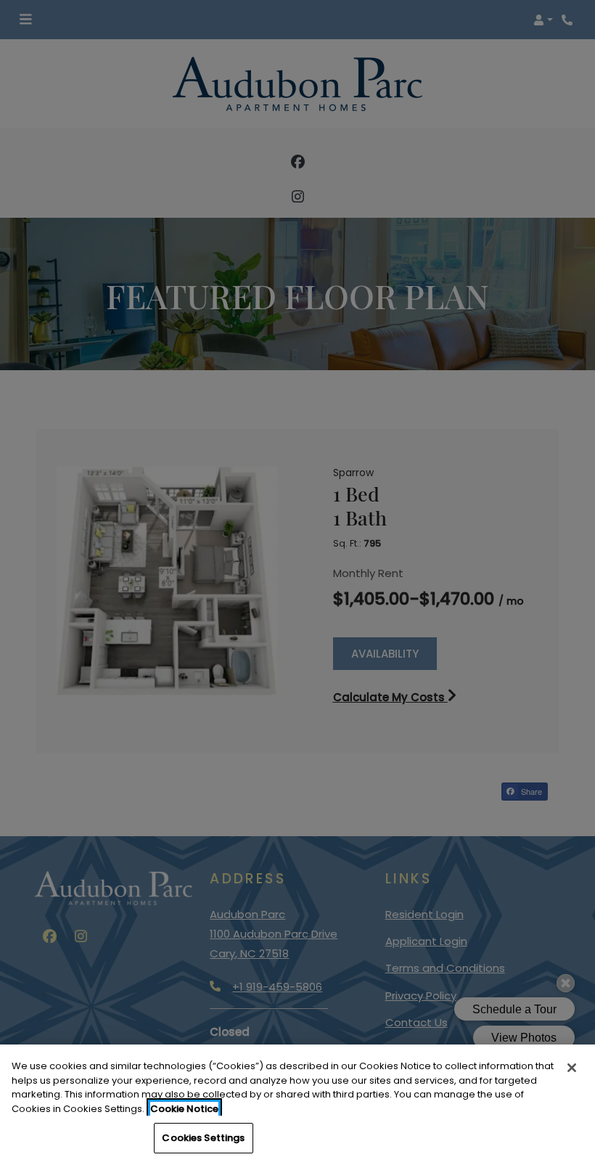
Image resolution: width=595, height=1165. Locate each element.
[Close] (572, 1068)
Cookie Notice (184, 1109)
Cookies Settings (203, 1138)
